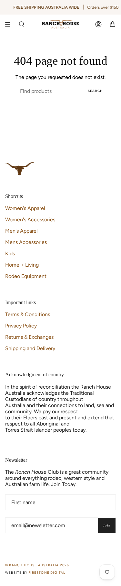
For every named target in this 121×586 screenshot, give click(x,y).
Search (95, 91)
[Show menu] (10, 24)
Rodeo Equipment (25, 276)
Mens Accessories (26, 242)
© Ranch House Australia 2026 (37, 565)
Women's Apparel (25, 208)
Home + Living (22, 265)
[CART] (112, 24)
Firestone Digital (46, 572)
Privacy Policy (21, 326)
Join (106, 525)
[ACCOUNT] (98, 24)
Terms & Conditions (27, 314)
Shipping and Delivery (30, 348)
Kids (10, 253)
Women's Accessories (30, 219)
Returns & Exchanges (29, 337)
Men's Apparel (21, 231)
